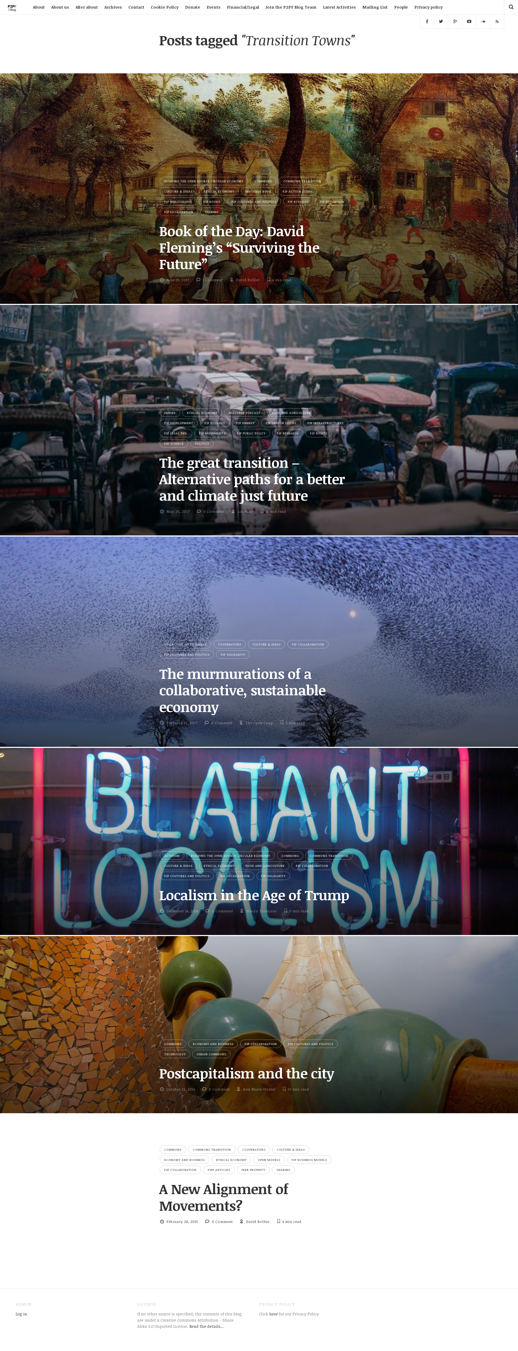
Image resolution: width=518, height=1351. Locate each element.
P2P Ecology (298, 202)
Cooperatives (229, 644)
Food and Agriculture (291, 413)
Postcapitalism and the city (246, 1073)
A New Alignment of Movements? (223, 1197)
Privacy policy (428, 7)
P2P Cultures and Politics (254, 202)
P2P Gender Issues (281, 423)
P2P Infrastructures (325, 423)
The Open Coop (259, 722)
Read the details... (206, 1326)
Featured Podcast (244, 413)
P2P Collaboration (308, 644)
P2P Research (288, 433)
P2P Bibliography (178, 202)
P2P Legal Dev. (176, 433)
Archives (113, 7)
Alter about (87, 7)
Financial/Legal (243, 7)
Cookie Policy (165, 7)
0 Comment (213, 511)
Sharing (212, 212)
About (39, 7)
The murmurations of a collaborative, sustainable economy (242, 690)
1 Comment (213, 279)
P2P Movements (212, 433)
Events (213, 7)
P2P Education (332, 202)
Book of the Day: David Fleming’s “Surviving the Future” (239, 247)
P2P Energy (245, 423)
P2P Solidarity (233, 654)
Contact (136, 7)
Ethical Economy (219, 191)
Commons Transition (302, 181)
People (401, 7)
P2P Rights (318, 433)
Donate (192, 7)
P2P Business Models (309, 1160)
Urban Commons (211, 1054)
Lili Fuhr (245, 511)
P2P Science (174, 443)
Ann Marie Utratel (259, 1089)
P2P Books (211, 202)
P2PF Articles (219, 1170)
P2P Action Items (297, 191)
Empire (170, 413)
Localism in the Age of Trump (254, 894)
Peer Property (253, 1170)
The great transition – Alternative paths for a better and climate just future (252, 479)
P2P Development (178, 423)
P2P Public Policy (251, 433)
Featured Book (258, 191)
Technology (175, 1054)
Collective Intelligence (185, 644)
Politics (202, 443)
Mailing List (375, 7)
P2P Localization (178, 212)
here (273, 1313)
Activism (172, 856)
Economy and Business (213, 1044)
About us (60, 7)
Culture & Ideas (178, 191)
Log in (21, 1313)
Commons (263, 181)
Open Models (269, 1160)
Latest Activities (339, 7)
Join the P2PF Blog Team (290, 7)
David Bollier (248, 279)
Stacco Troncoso (261, 911)
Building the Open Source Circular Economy (203, 181)
